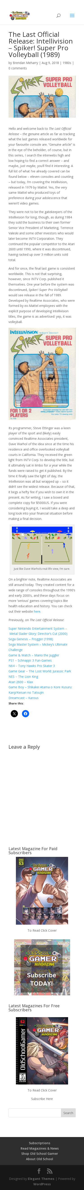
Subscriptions (39, 1143)
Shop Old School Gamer (39, 1153)
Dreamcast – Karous (24, 698)
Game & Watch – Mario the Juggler (34, 655)
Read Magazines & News (40, 1148)
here (37, 611)
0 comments (18, 68)
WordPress (42, 1184)
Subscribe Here (42, 1099)
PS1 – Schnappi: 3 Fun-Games (30, 660)
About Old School (39, 1159)
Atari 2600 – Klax (21, 682)
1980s (66, 63)
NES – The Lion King (23, 676)
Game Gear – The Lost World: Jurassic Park (40, 671)
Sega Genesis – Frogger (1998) (31, 639)
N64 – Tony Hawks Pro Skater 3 (32, 666)
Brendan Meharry (25, 63)
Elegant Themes (41, 1179)
